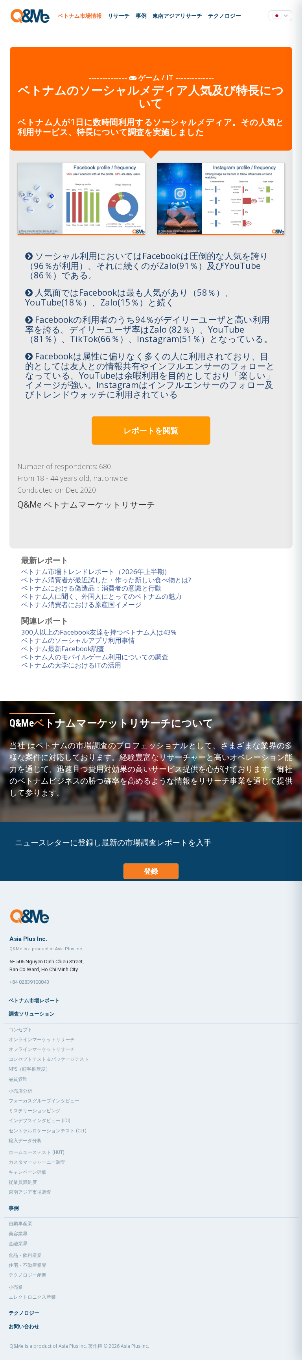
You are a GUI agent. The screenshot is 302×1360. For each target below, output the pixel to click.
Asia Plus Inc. (135, 1346)
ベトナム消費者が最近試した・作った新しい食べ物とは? (106, 579)
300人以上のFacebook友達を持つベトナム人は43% (99, 632)
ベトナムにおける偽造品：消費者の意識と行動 (91, 588)
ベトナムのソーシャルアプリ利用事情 (78, 640)
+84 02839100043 (29, 982)
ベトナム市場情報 (80, 16)
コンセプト (20, 1029)
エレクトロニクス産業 (32, 1297)
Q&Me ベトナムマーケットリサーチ (86, 504)
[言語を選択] (280, 15)
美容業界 (18, 1234)
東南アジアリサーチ (177, 16)
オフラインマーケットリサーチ (42, 1049)
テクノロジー (224, 16)
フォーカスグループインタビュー (44, 1101)
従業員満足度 (23, 1182)
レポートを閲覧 (151, 430)
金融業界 (18, 1243)
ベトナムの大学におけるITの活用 (71, 665)
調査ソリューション (32, 1014)
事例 (141, 16)
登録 (151, 871)
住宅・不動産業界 (27, 1265)
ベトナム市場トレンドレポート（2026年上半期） (96, 571)
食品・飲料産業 (25, 1255)
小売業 (16, 1287)
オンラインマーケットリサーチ (42, 1039)
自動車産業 (20, 1223)
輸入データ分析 (25, 1140)
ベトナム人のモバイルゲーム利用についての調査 (94, 656)
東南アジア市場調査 (30, 1192)
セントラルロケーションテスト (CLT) (48, 1131)
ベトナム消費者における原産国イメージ (81, 604)
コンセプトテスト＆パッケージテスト (49, 1059)
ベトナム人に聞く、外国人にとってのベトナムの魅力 (101, 596)
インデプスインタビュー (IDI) (39, 1120)
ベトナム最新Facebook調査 (63, 648)
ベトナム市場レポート (34, 1000)
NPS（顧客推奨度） (29, 1069)
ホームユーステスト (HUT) (36, 1152)
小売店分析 (20, 1091)
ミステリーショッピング (35, 1110)
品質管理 (18, 1079)
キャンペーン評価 (27, 1172)
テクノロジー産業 (27, 1275)
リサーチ (119, 16)
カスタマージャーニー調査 (37, 1162)
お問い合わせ (24, 1326)
